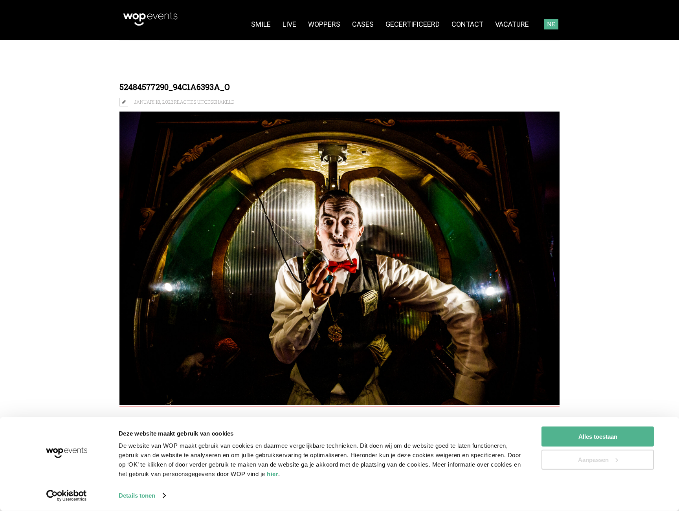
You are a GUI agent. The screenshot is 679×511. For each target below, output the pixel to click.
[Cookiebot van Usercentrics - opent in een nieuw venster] (66, 496)
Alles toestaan (597, 436)
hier (272, 474)
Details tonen (137, 495)
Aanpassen (593, 459)
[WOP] (150, 24)
